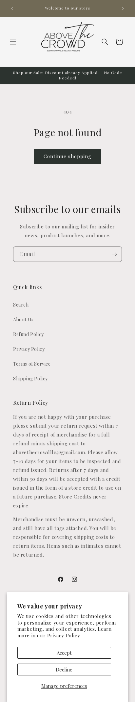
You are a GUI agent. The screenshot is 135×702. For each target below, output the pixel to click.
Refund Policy (28, 334)
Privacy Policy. (64, 635)
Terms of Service (32, 364)
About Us (23, 319)
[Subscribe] (114, 254)
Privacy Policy (29, 349)
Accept (64, 652)
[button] (13, 41)
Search (21, 305)
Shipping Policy (30, 378)
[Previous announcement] (12, 8)
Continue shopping (67, 156)
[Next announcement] (123, 8)
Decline (64, 669)
